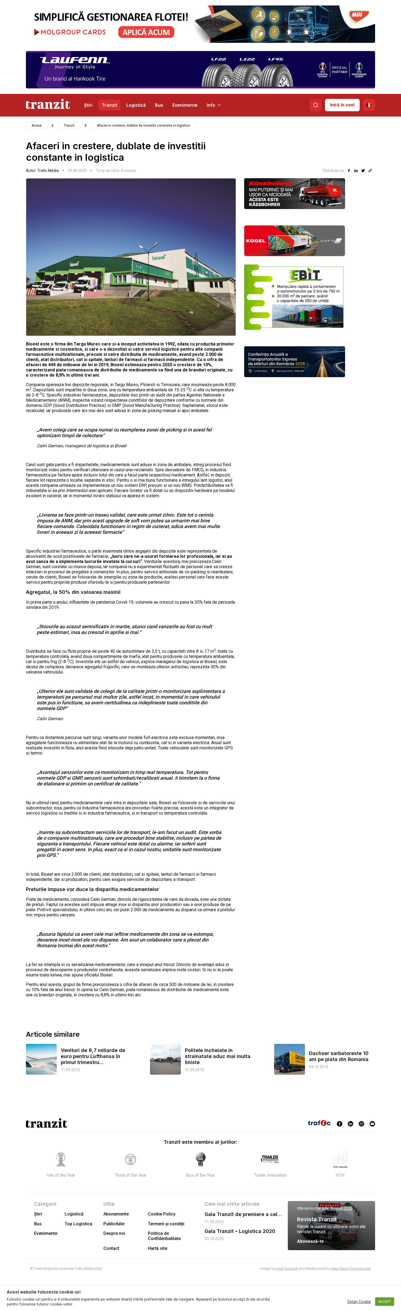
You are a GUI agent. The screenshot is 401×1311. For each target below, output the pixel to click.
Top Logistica (78, 1223)
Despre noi (114, 1233)
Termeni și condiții (166, 1223)
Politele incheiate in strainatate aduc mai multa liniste (217, 1056)
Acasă (36, 125)
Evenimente (184, 105)
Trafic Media (48, 170)
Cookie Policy (161, 1214)
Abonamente (116, 1214)
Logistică (136, 105)
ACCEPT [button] (384, 1302)
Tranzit (109, 105)
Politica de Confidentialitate (164, 1236)
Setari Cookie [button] (359, 1301)
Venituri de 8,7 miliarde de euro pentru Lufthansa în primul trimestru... (93, 1056)
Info (211, 105)
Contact (111, 1248)
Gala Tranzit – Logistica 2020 (240, 1231)
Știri (88, 105)
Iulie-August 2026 (337, 1208)
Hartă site (157, 1248)
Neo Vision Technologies (351, 1269)
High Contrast (287, 1269)
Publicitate (113, 1223)
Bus (159, 105)
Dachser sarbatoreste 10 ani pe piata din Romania (339, 1056)
